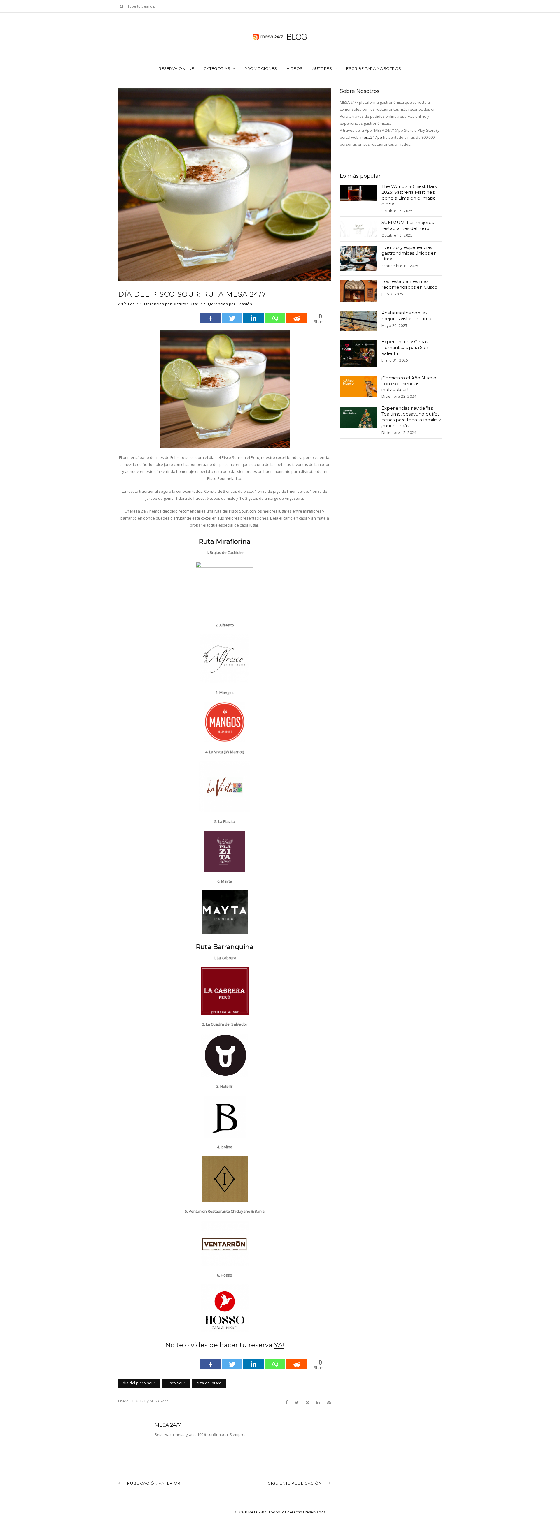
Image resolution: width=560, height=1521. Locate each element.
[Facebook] (210, 318)
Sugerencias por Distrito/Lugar (169, 304)
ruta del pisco (209, 1383)
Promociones (260, 68)
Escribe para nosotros (373, 68)
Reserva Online (176, 68)
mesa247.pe (371, 137)
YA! (279, 1345)
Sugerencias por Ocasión (228, 304)
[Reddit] (296, 318)
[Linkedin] (253, 318)
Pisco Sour (176, 1383)
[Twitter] (232, 318)
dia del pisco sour (139, 1383)
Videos (295, 68)
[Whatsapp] (275, 318)
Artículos (126, 304)
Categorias (217, 68)
